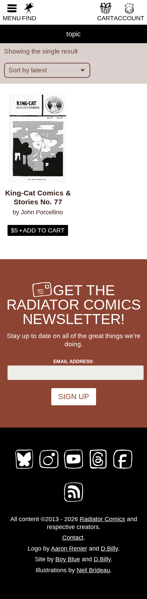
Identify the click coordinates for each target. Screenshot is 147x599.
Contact (72, 537)
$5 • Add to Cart (38, 230)
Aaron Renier (69, 548)
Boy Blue (67, 559)
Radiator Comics (102, 519)
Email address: (73, 361)
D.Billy (109, 548)
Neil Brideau (93, 570)
